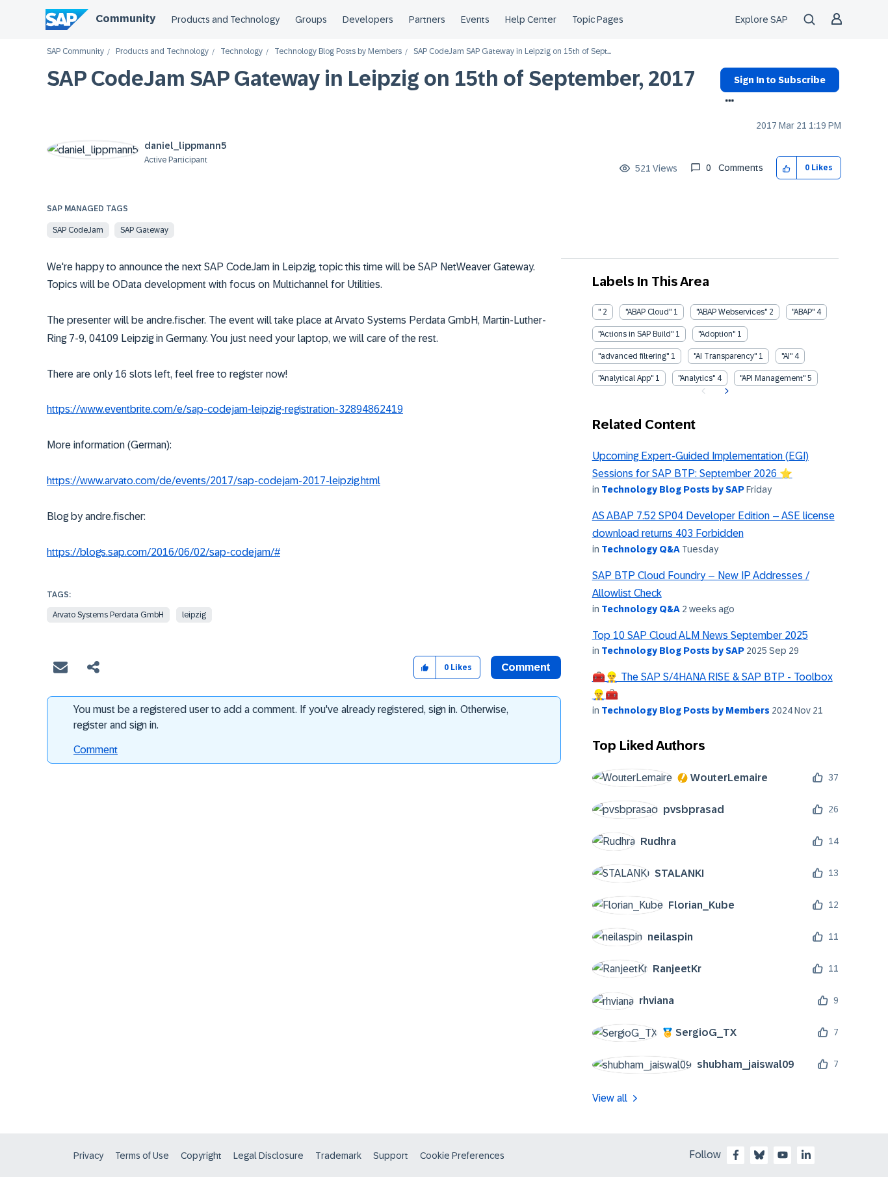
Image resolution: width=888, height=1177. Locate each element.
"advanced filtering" (633, 356)
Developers (368, 19)
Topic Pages (597, 19)
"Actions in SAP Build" (635, 334)
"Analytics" (696, 378)
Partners (427, 19)
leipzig (194, 614)
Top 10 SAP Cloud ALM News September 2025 (700, 635)
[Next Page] (725, 391)
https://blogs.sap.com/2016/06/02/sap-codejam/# (163, 552)
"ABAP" (803, 312)
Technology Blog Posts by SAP (672, 489)
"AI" (786, 356)
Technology (241, 51)
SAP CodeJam (78, 230)
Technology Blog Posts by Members (338, 51)
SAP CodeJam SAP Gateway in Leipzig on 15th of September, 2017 (371, 78)
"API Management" (772, 378)
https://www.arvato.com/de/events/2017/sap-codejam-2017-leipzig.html (213, 480)
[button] (787, 168)
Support (390, 1155)
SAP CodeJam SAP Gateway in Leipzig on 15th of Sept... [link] (512, 51)
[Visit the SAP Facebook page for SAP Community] (736, 1155)
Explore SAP (761, 19)
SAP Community (75, 51)
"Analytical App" (625, 378)
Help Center (530, 19)
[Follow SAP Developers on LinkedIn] (806, 1155)
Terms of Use (142, 1155)
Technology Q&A (640, 549)
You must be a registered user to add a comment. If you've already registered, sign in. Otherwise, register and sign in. (290, 717)
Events (475, 19)
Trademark (338, 1155)
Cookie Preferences (462, 1155)
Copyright (201, 1155)
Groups (311, 19)
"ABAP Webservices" (731, 312)
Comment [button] (526, 667)
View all (609, 1098)
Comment (95, 749)
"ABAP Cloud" (648, 312)
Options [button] (727, 102)
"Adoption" (716, 334)
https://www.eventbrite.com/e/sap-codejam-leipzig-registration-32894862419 (225, 409)
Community (125, 18)
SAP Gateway (144, 230)
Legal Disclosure (268, 1155)
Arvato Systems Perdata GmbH (108, 614)
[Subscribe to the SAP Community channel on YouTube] (782, 1155)
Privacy (88, 1155)
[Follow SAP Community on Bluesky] (759, 1155)
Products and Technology (226, 19)
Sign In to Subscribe (780, 80)
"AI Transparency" (725, 356)
